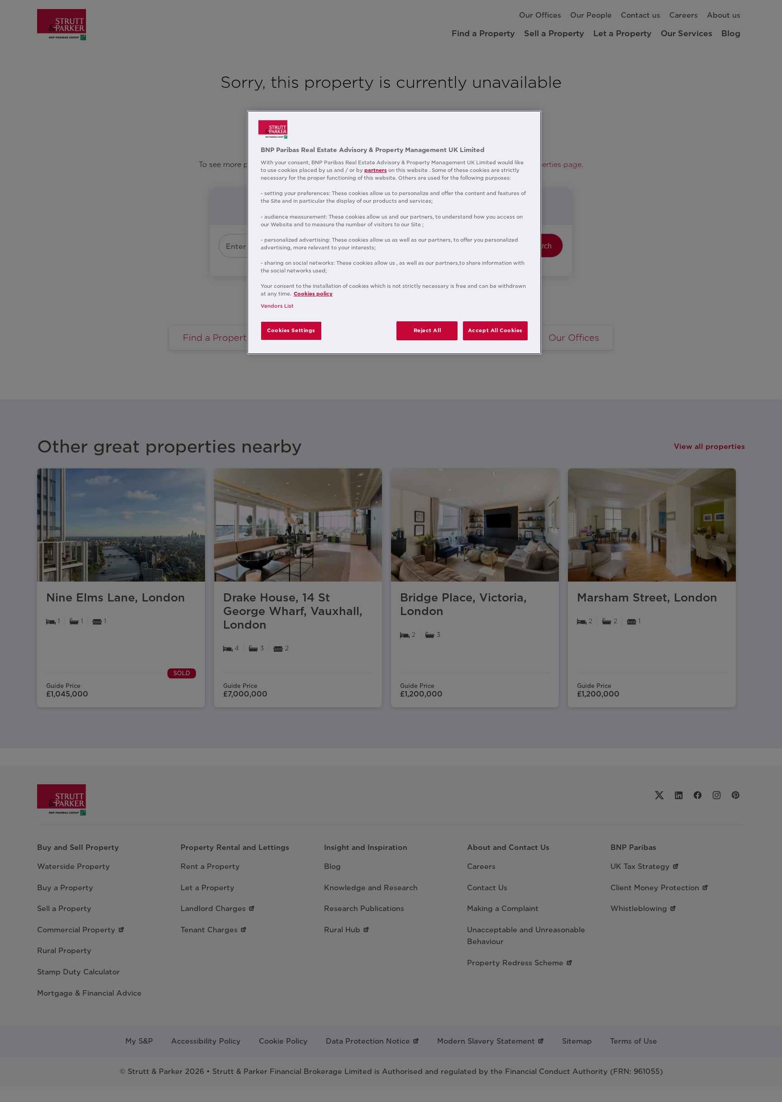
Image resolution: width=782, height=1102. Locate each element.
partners (375, 170)
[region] (394, 232)
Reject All (427, 330)
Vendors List (277, 306)
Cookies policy (313, 294)
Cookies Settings (291, 330)
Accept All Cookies (495, 330)
